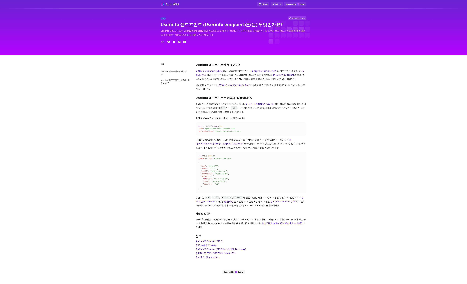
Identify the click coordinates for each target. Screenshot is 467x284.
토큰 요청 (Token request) (261, 103)
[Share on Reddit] (174, 42)
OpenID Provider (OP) (265, 70)
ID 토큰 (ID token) (285, 74)
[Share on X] (168, 42)
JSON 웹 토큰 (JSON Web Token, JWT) (283, 223)
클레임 (230, 201)
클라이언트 (201, 74)
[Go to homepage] (170, 4)
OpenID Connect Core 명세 (235, 84)
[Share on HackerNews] (184, 42)
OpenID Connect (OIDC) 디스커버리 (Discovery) (219, 143)
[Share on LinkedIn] (179, 42)
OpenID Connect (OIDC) (210, 70)
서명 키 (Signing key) (208, 257)
